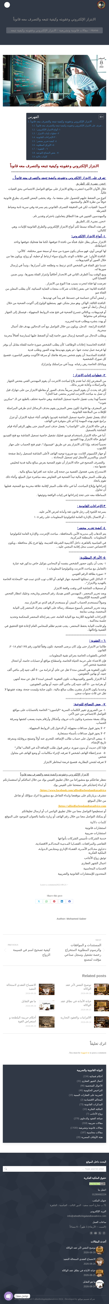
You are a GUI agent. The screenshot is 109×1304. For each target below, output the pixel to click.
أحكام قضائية (96, 1076)
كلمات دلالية (41, 156)
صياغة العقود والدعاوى (91, 1118)
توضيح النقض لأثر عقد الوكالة (78, 986)
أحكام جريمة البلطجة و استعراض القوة (22, 1019)
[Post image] (46, 989)
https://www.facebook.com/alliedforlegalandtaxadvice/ (73, 790)
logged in (85, 1053)
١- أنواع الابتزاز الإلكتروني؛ (48, 129)
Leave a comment (48, 885)
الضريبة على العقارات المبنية (88, 1095)
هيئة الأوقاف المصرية (92, 1137)
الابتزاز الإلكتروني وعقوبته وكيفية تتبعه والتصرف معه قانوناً (61, 121)
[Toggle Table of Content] (100, 116)
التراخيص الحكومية (93, 1090)
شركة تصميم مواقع (86, 1299)
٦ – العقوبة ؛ (42, 149)
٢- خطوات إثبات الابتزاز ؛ (47, 133)
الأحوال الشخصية (94, 1085)
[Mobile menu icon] (7, 5)
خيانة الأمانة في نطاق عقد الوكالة (76, 1003)
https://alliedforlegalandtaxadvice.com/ (82, 805)
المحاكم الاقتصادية (93, 1099)
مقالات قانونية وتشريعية (91, 1127)
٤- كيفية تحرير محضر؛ (46, 141)
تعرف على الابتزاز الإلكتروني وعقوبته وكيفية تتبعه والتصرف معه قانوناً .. (69, 125)
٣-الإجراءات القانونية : (46, 137)
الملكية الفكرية (95, 1109)
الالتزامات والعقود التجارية (75, 1017)
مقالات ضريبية (95, 1123)
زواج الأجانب (96, 1113)
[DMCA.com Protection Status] (97, 1184)
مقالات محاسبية (95, 1132)
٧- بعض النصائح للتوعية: (47, 153)
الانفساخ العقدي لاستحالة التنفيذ (21, 986)
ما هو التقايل (28, 1001)
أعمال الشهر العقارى (92, 1081)
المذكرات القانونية (93, 1104)
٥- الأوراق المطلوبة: (45, 145)
